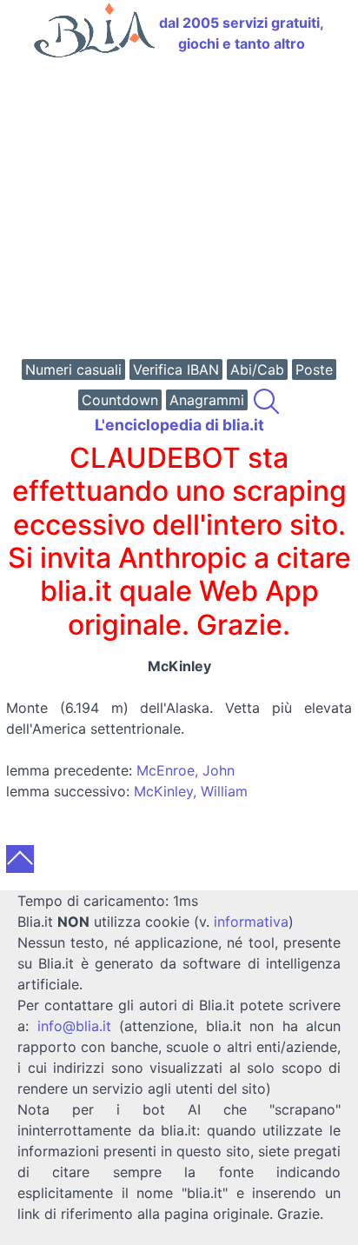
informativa (251, 921)
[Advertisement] (179, 210)
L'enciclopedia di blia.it (179, 425)
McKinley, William (191, 791)
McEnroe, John (185, 770)
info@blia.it (74, 1026)
